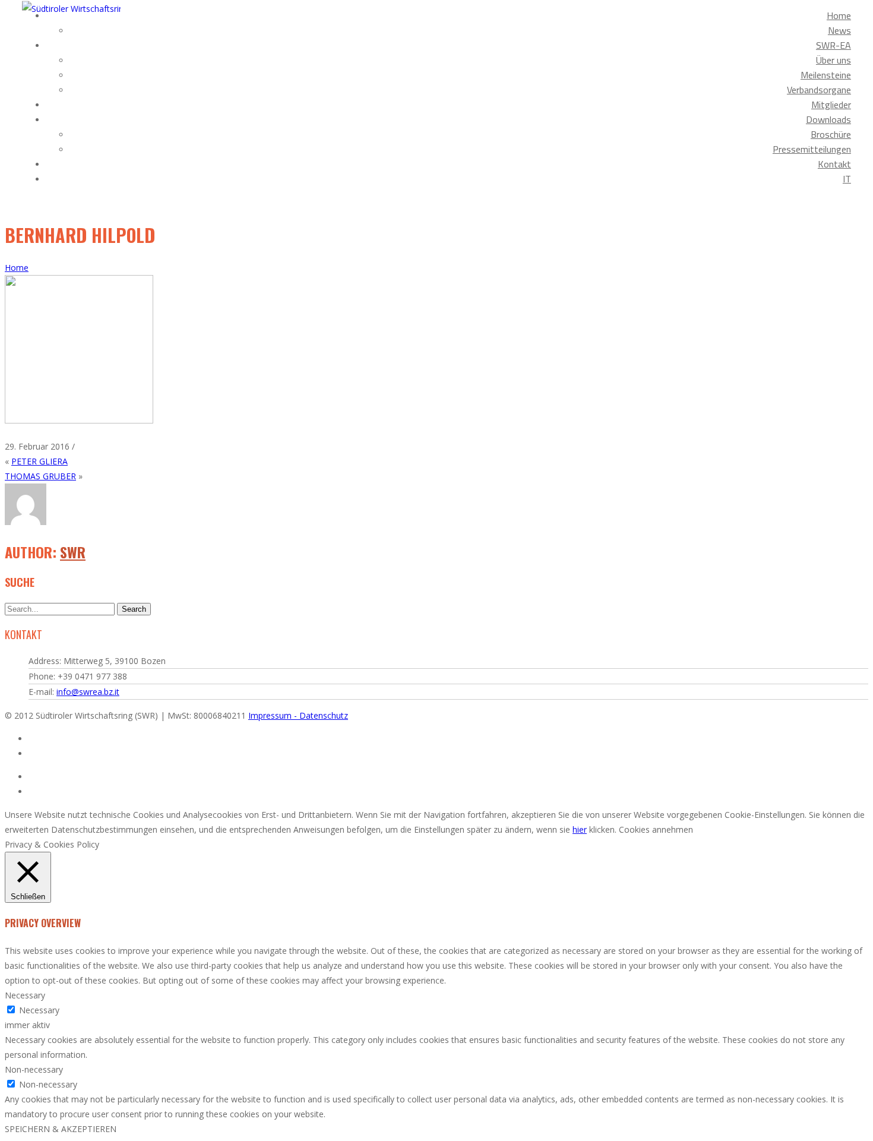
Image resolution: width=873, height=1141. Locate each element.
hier (579, 829)
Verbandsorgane (819, 90)
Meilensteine (826, 75)
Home (839, 15)
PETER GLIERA (39, 461)
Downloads (828, 119)
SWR (73, 551)
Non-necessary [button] (34, 1069)
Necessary (39, 1010)
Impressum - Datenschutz (298, 715)
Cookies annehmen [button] (656, 829)
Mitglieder (831, 104)
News (839, 30)
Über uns (833, 60)
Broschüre (831, 134)
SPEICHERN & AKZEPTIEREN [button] (60, 1128)
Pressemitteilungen (812, 149)
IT (847, 179)
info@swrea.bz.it (87, 691)
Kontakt (834, 164)
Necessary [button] (25, 995)
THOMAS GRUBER (40, 476)
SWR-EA (833, 45)
